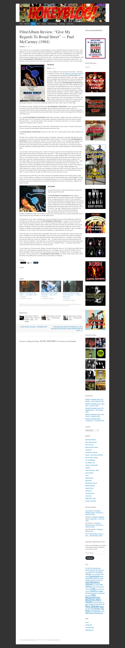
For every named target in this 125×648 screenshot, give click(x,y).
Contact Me (70, 24)
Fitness (44, 24)
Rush (101, 606)
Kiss (94, 588)
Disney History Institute (91, 457)
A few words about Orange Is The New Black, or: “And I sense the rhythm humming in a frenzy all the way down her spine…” (67, 328)
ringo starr (66, 305)
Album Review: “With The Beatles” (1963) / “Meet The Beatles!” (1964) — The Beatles (32, 318)
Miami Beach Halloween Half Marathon (95, 593)
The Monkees (95, 611)
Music (38, 24)
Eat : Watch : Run (90, 462)
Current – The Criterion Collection (94, 455)
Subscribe (89, 558)
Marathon (94, 591)
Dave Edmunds (65, 304)
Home (21, 24)
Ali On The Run (89, 444)
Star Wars (88, 609)
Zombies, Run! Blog (90, 501)
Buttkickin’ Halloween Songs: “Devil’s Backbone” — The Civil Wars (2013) (72, 294)
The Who (102, 611)
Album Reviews (30, 304)
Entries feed (88, 625)
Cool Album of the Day (91, 452)
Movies (33, 24)
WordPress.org (89, 630)
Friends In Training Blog (91, 465)
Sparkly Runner (89, 488)
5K (86, 568)
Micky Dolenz (88, 595)
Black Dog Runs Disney (91, 447)
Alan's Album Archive (91, 442)
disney (98, 574)
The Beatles (95, 608)
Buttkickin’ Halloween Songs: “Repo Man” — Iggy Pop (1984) (94, 404)
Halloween (89, 584)
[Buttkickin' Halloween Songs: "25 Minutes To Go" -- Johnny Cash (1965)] (90, 343)
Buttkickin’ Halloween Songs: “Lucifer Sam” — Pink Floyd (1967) (94, 512)
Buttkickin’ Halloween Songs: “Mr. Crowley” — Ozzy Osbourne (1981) (94, 400)
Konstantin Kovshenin (54, 640)
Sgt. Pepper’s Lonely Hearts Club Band (73, 73)
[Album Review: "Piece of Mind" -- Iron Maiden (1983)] (90, 385)
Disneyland (94, 576)
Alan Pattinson (89, 511)
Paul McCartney (54, 304)
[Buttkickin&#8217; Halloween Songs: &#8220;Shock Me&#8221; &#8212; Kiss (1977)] (51, 286)
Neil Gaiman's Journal (91, 483)
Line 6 (87, 475)
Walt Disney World (92, 613)
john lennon (101, 587)
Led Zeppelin (99, 589)
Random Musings (52, 24)
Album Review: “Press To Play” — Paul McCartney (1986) (94, 534)
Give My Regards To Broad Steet (31, 305)
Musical (48, 304)
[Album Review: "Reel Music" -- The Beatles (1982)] (101, 385)
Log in (87, 622)
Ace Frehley (98, 570)
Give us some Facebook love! (93, 30)
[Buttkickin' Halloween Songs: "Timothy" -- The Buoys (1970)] (101, 343)
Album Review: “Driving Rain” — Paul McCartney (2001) (75, 317)
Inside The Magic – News (92, 470)
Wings (101, 613)
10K (88, 568)
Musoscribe (88, 480)
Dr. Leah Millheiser (90, 460)
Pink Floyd (95, 602)
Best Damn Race (94, 572)
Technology (62, 24)
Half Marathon (92, 582)
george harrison (98, 580)
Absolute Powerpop (90, 439)
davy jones (93, 574)
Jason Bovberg (89, 473)
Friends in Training (90, 580)
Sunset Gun (88, 490)
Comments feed (89, 627)
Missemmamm (89, 478)
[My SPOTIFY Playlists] (101, 353)
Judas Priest (88, 589)
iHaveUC (87, 467)
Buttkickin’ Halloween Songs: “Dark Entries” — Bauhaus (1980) (94, 415)
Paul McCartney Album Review (56, 305)
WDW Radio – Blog (90, 498)
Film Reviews (38, 304)
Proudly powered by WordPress (27, 640)
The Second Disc (90, 493)
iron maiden (96, 584)
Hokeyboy (22, 46)
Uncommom (88, 496)
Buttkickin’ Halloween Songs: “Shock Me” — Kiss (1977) (49, 294)
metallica (100, 591)
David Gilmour (73, 304)
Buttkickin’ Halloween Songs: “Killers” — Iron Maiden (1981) (28, 294)
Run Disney (92, 606)
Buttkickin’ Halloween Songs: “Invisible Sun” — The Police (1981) (94, 419)
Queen (100, 602)
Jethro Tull (95, 586)
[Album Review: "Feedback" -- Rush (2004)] (101, 375)
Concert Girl (88, 450)
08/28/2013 (28, 46)
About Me (27, 24)
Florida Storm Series (98, 578)
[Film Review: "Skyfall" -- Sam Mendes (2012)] (90, 375)
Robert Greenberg (90, 485)
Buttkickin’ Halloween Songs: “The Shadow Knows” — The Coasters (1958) (94, 410)
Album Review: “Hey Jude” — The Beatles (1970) (33, 326)
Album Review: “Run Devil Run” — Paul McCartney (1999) (54, 317)
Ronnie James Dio (99, 604)
